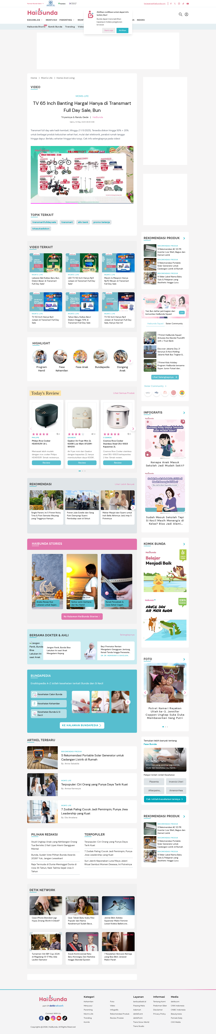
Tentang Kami (159, 1001)
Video (81, 26)
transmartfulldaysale (44, 222)
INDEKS (141, 20)
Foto (112, 1001)
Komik (87, 1022)
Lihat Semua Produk (124, 393)
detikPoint (138, 1018)
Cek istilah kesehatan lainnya (163, 799)
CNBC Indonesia (178, 1010)
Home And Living (66, 77)
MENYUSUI (51, 20)
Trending (70, 26)
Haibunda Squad (155, 323)
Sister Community (174, 323)
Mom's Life (46, 77)
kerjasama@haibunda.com (154, 3)
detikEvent (138, 1014)
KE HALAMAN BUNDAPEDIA (80, 725)
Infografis (114, 1010)
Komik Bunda (55, 26)
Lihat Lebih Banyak (125, 484)
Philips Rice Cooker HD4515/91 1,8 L (41, 442)
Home (34, 77)
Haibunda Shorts (36, 26)
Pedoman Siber (160, 1006)
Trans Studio (138, 1026)
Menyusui (88, 1006)
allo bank (83, 222)
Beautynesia (176, 1014)
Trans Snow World (141, 1022)
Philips (35, 437)
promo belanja (101, 222)
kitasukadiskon (40, 228)
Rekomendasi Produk (119, 1014)
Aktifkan (122, 30)
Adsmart (137, 1010)
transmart (67, 222)
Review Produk (117, 1018)
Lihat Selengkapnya (163, 377)
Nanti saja (108, 30)
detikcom (175, 1001)
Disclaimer (158, 1010)
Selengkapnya (127, 634)
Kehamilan (88, 1001)
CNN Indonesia (177, 1006)
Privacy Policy (159, 1014)
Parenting (88, 1010)
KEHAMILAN (33, 20)
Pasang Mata (139, 1006)
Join (182, 312)
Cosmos (107, 437)
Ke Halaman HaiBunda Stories (81, 616)
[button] (130, 361)
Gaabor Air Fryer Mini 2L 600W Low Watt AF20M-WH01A (80, 443)
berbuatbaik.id (139, 1001)
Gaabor (72, 437)
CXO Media (176, 1022)
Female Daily (176, 1018)
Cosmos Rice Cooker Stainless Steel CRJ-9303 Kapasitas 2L (115, 443)
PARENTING (66, 20)
